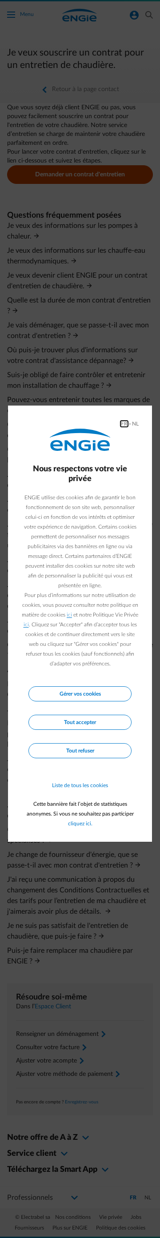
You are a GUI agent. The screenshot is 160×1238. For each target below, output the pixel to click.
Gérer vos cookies (80, 694)
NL (135, 423)
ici (69, 614)
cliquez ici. (80, 823)
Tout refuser (80, 750)
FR (124, 423)
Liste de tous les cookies (80, 785)
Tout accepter (80, 722)
